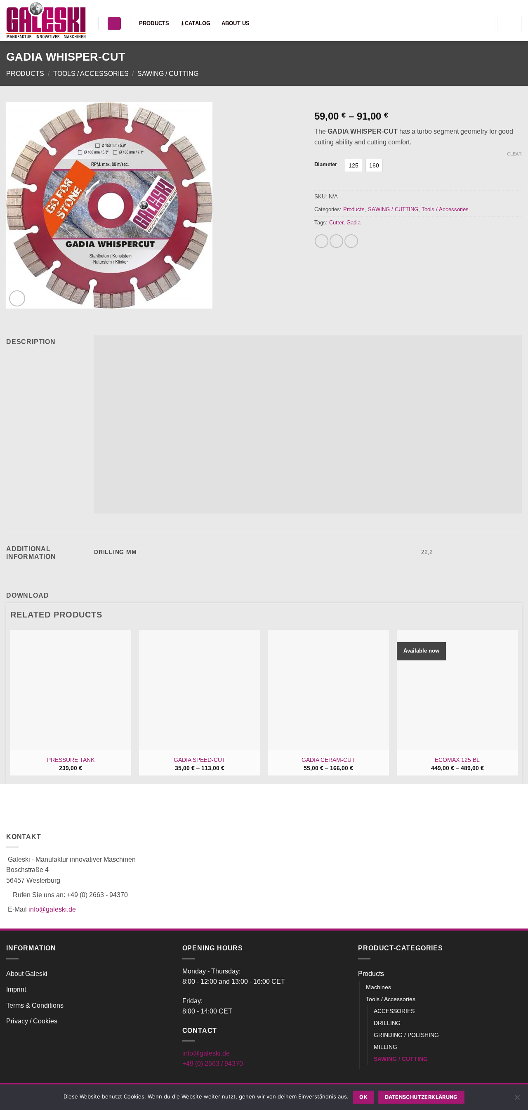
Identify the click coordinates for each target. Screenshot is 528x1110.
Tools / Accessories (91, 73)
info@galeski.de (52, 909)
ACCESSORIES (394, 1011)
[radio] (353, 165)
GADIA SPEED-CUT (200, 759)
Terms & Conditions (35, 1005)
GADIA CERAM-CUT (328, 759)
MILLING (385, 1047)
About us (236, 23)
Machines (378, 987)
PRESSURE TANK (70, 759)
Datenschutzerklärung (421, 1097)
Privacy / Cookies (31, 1021)
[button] (114, 24)
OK (363, 1097)
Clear (514, 153)
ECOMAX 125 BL (457, 759)
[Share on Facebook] (321, 241)
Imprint (16, 989)
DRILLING (387, 1023)
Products (154, 23)
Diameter (325, 164)
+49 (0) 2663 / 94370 (212, 1063)
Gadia (353, 222)
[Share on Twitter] (336, 241)
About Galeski (26, 973)
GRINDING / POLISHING (406, 1035)
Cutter (336, 222)
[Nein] (517, 1099)
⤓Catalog (195, 23)
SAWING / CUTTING (167, 73)
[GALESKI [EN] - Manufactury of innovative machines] (46, 20)
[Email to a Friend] (351, 241)
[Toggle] (517, 973)
